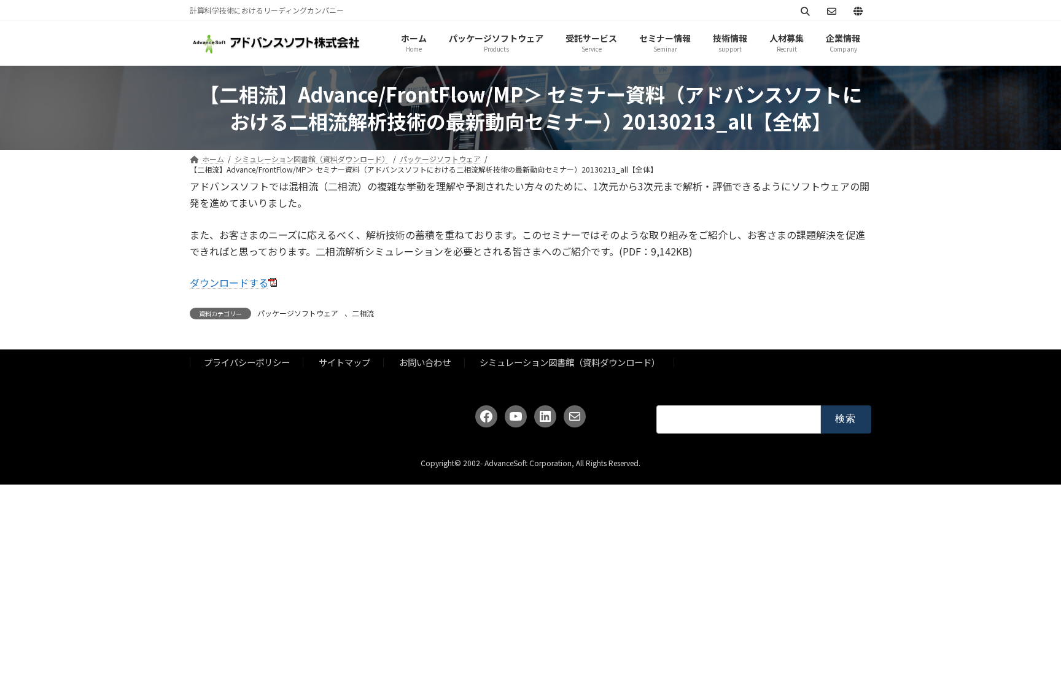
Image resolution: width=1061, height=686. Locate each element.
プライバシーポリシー (247, 362)
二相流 (363, 313)
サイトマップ (344, 362)
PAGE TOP (1026, 654)
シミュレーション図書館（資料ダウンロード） (570, 362)
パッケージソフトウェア (297, 313)
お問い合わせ (425, 362)
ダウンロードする (229, 282)
